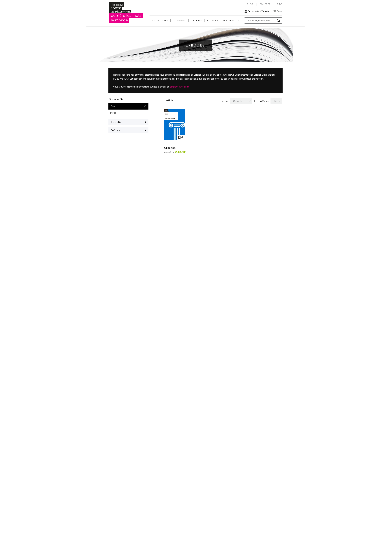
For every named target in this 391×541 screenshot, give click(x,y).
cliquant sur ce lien (179, 86)
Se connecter (254, 11)
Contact (265, 4)
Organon (170, 148)
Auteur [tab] (116, 129)
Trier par (223, 100)
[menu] (195, 20)
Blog (250, 4)
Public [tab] (116, 121)
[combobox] (263, 20)
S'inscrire (265, 11)
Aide (279, 4)
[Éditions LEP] (120, 12)
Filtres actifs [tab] (115, 99)
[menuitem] (159, 20)
